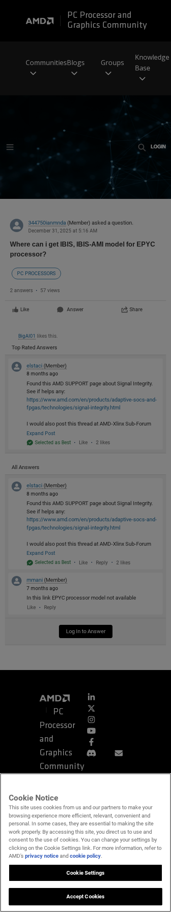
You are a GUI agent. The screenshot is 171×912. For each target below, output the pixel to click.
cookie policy (85, 856)
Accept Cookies (85, 896)
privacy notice (42, 856)
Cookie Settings (85, 873)
